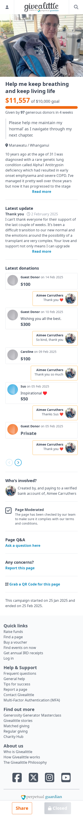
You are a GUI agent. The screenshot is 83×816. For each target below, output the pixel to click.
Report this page (20, 568)
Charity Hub (13, 736)
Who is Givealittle (18, 751)
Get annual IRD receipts (23, 652)
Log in (9, 658)
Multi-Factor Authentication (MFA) (32, 700)
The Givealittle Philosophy (25, 762)
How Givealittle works (22, 757)
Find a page (13, 636)
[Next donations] (18, 462)
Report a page (15, 689)
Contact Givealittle (19, 694)
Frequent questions (20, 673)
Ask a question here (22, 545)
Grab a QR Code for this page (34, 584)
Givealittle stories (18, 720)
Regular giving (16, 731)
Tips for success (17, 684)
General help (14, 678)
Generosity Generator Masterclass (32, 715)
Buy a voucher (15, 642)
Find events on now (20, 647)
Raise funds (13, 631)
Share (22, 808)
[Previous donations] (9, 462)
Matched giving (16, 725)
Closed (59, 808)
